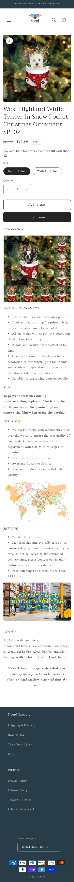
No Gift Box (17, 171)
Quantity (8, 181)
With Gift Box (47, 171)
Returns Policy (17, 790)
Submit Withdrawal (21, 809)
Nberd (41, 877)
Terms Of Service (19, 800)
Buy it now (37, 217)
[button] (8, 20)
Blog (11, 754)
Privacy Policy (17, 781)
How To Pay (16, 735)
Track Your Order (20, 744)
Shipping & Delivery (21, 725)
